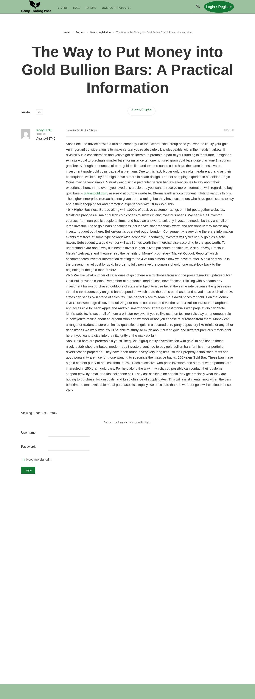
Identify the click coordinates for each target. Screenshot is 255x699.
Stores (62, 7)
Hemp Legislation (100, 32)
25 (39, 112)
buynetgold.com (95, 193)
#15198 (229, 130)
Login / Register (219, 7)
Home (66, 32)
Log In (28, 470)
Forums (90, 7)
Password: (28, 446)
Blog (76, 7)
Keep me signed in (39, 459)
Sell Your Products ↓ (116, 7)
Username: (28, 432)
